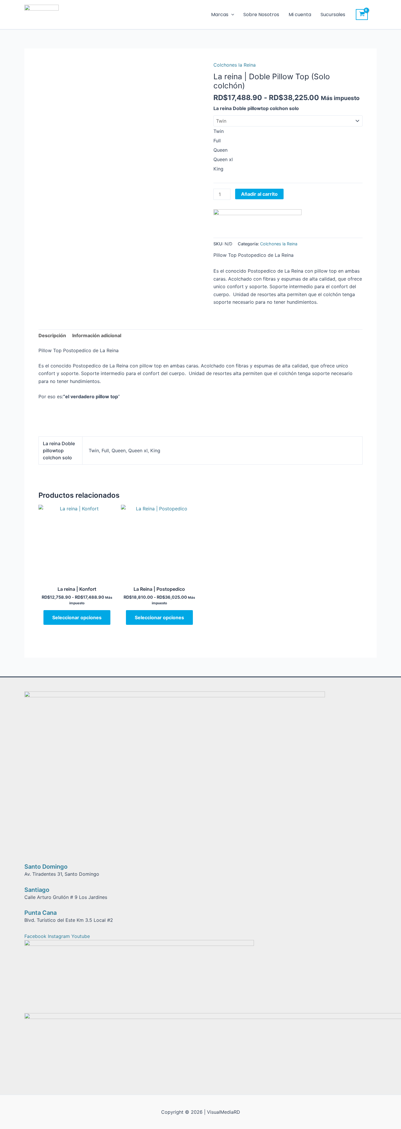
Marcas (219, 14)
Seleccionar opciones (77, 617)
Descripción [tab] (52, 335)
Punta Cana (40, 912)
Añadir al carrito (259, 194)
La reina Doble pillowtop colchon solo (256, 108)
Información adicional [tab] (96, 335)
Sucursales (333, 14)
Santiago (36, 889)
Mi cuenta (300, 14)
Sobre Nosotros (261, 14)
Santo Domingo (46, 866)
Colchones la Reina (234, 65)
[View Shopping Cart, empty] (362, 14)
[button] (231, 14)
